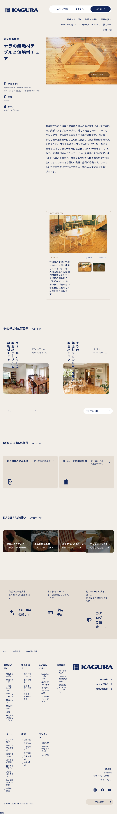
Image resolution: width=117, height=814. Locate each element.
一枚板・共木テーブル (9, 688)
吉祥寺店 (27, 753)
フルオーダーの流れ (27, 688)
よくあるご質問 (9, 761)
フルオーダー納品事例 (27, 696)
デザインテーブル (9, 695)
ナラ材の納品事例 (42, 460)
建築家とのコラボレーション (63, 688)
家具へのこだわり (27, 675)
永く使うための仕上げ (45, 690)
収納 (8, 712)
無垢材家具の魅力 (45, 683)
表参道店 (27, 743)
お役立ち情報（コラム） (45, 748)
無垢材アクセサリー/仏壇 (9, 717)
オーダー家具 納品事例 (63, 678)
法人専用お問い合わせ (9, 782)
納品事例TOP (63, 671)
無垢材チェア (9, 680)
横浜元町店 (27, 763)
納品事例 (16, 651)
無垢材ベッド (9, 707)
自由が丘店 (27, 757)
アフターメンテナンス (45, 698)
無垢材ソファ (9, 701)
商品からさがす (9, 675)
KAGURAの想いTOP (44, 676)
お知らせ (45, 743)
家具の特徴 (27, 680)
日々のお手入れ (9, 767)
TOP (5, 651)
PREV (90, 258)
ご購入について (9, 755)
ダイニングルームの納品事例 (98, 462)
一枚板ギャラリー (27, 747)
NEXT (101, 258)
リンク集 (45, 755)
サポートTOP (9, 740)
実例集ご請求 (9, 789)
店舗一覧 (27, 739)
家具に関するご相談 (9, 747)
